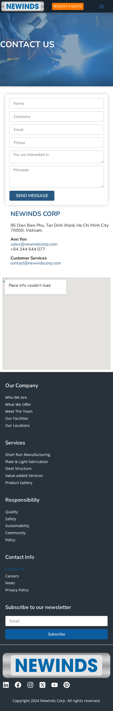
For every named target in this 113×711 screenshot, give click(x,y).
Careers (12, 576)
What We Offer (18, 404)
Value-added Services (24, 475)
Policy (10, 539)
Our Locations (17, 425)
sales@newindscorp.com (34, 244)
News (10, 582)
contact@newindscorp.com (36, 263)
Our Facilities (16, 418)
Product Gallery (18, 482)
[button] (101, 6)
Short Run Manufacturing (27, 454)
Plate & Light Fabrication (26, 461)
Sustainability (17, 525)
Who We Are (16, 397)
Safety (10, 518)
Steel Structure (18, 468)
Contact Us (14, 568)
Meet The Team (19, 411)
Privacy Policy (17, 589)
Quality (11, 511)
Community (15, 532)
